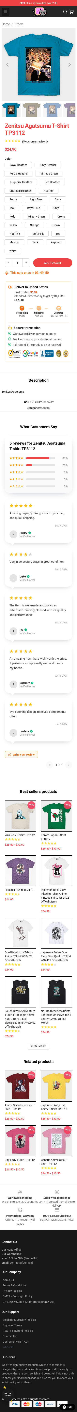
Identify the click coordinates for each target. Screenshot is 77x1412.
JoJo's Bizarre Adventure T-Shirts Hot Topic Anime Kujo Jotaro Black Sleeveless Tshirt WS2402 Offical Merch (20, 1018)
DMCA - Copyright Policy (17, 1296)
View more (38, 1046)
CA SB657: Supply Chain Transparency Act (28, 1301)
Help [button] (70, 1407)
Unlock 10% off (8, 1395)
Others (18, 24)
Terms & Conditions (14, 1285)
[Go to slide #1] (11, 110)
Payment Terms (12, 1325)
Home (6, 24)
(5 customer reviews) (35, 141)
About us (8, 1279)
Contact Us (9, 1336)
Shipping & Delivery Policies (19, 1319)
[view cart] (71, 11)
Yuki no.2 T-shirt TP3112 (20, 835)
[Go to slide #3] (52, 110)
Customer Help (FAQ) (16, 1341)
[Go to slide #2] (31, 110)
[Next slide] (69, 65)
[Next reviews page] (68, 764)
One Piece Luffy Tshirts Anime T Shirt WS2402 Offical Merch (19, 956)
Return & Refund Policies (18, 1330)
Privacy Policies (12, 1290)
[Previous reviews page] (49, 764)
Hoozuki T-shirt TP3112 (19, 889)
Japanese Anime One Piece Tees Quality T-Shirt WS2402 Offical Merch (56, 956)
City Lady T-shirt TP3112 (20, 1159)
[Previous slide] (8, 65)
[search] (65, 11)
